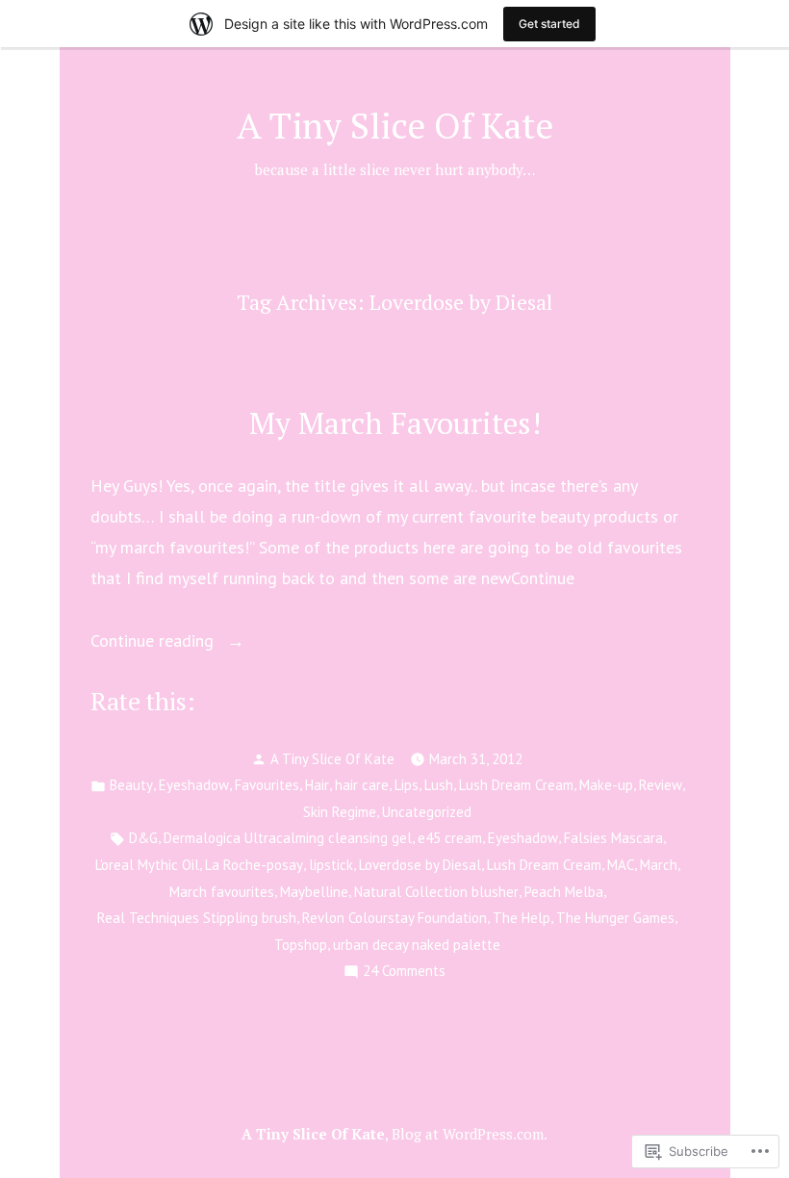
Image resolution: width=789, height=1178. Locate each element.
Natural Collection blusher (436, 892)
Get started (549, 23)
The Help (521, 918)
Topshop (300, 944)
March (658, 865)
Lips (406, 785)
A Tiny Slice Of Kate (395, 125)
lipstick (331, 865)
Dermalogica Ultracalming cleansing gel (288, 838)
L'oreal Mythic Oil (147, 865)
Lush (438, 785)
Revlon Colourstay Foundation (394, 918)
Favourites (267, 785)
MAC (620, 865)
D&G (143, 838)
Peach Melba (563, 892)
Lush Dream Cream (516, 785)
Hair (317, 785)
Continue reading (154, 642)
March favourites (221, 892)
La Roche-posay (254, 865)
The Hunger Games (615, 918)
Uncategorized (426, 812)
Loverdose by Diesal (420, 865)
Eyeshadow (194, 785)
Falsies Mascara (613, 838)
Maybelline (314, 892)
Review (660, 785)
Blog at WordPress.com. (469, 1133)
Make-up (606, 785)
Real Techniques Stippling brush (196, 918)
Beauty (131, 785)
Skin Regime (339, 812)
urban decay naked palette (416, 944)
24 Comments (404, 972)
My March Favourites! (395, 423)
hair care (362, 785)
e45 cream (450, 838)
